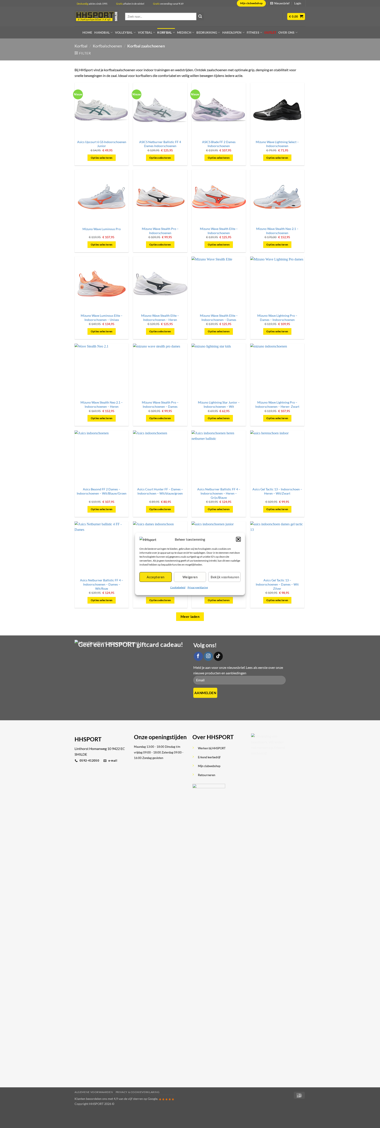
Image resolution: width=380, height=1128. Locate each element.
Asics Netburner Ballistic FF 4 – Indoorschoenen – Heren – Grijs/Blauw (218, 493)
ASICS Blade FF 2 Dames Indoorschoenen (219, 144)
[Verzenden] (200, 16)
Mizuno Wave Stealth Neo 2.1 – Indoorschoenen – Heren (101, 404)
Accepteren (155, 577)
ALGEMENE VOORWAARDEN (94, 1092)
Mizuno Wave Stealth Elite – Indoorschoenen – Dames (219, 318)
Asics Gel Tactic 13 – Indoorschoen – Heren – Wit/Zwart (277, 491)
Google (152, 1099)
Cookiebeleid (177, 587)
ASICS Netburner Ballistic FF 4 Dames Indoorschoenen (160, 144)
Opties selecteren (102, 157)
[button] (238, 539)
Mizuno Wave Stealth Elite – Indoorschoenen (219, 231)
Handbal (102, 32)
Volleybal (124, 32)
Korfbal (164, 32)
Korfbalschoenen (107, 46)
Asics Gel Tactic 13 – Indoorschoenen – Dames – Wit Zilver (277, 584)
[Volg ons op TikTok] (218, 656)
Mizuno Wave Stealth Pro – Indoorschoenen (160, 231)
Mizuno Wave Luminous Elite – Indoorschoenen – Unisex (101, 318)
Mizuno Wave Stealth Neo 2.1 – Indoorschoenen (277, 231)
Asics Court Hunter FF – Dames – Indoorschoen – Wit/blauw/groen (160, 491)
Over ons (286, 32)
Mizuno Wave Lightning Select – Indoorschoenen (277, 144)
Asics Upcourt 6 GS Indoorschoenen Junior (101, 144)
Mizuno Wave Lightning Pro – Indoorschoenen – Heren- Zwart (277, 404)
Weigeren (190, 577)
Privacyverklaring (198, 587)
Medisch (184, 32)
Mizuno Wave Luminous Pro (101, 229)
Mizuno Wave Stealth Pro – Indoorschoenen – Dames (160, 404)
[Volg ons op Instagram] (208, 656)
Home (87, 32)
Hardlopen (232, 32)
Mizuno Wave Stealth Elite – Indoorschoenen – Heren (160, 318)
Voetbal (145, 32)
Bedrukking (206, 32)
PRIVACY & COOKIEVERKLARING (138, 1092)
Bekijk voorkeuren (225, 577)
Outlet (270, 32)
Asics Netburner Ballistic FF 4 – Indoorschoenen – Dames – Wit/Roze (101, 584)
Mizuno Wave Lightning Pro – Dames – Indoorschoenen (277, 318)
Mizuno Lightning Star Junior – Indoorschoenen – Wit (219, 404)
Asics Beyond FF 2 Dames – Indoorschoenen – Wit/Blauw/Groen (101, 491)
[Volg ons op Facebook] (198, 656)
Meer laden (190, 617)
